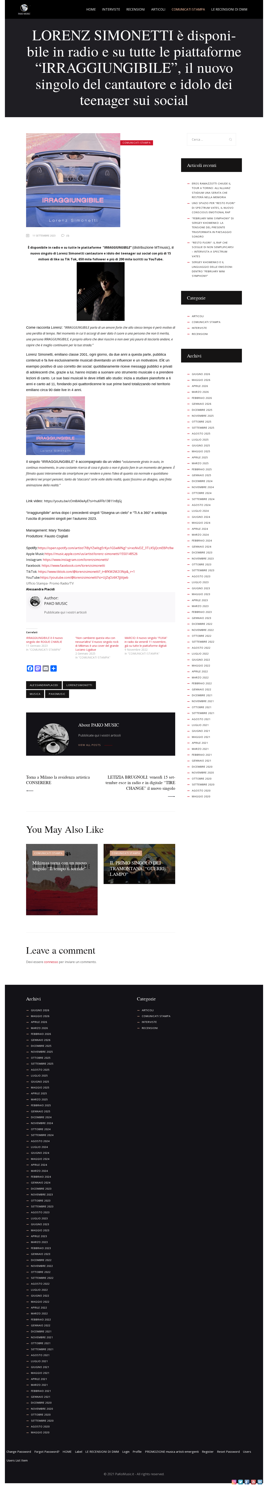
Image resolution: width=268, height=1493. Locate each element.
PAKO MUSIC (55, 603)
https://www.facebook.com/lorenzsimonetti (73, 565)
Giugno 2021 (201, 731)
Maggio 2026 (201, 380)
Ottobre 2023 (201, 564)
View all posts (89, 745)
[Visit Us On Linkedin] (260, 1482)
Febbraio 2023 (202, 612)
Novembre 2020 (203, 772)
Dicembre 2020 (202, 766)
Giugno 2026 (201, 374)
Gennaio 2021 (201, 760)
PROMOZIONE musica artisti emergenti (172, 1451)
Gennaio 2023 (201, 618)
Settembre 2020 (203, 784)
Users (247, 1451)
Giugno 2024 (201, 517)
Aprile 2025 (200, 457)
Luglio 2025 (200, 439)
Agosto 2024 (201, 505)
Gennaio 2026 (201, 404)
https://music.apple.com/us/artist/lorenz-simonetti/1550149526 (91, 554)
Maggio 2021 (201, 737)
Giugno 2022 (201, 659)
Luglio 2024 (200, 511)
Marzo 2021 (200, 749)
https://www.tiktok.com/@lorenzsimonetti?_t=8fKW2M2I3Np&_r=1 (86, 571)
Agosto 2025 (201, 433)
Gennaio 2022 (201, 689)
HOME (67, 1451)
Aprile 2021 (200, 743)
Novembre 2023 (203, 558)
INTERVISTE (199, 328)
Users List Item (17, 1460)
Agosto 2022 (201, 647)
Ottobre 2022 (201, 636)
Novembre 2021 (203, 701)
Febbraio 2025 (202, 469)
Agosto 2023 (201, 576)
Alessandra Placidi (40, 589)
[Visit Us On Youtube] (253, 1482)
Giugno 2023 (201, 588)
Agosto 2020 (201, 790)
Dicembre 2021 (202, 695)
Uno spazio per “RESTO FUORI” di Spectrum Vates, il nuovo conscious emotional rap (213, 207)
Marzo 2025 (200, 463)
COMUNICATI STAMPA (137, 142)
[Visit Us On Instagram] (234, 1482)
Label (78, 1451)
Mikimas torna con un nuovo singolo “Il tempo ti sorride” (59, 865)
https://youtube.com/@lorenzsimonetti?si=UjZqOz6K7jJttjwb (84, 577)
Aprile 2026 (200, 386)
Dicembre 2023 (202, 552)
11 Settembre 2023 (44, 235)
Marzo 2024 (200, 534)
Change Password (18, 1451)
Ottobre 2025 (201, 421)
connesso (51, 962)
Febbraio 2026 (202, 398)
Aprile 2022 (200, 671)
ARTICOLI (198, 316)
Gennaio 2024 (201, 546)
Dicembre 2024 (202, 481)
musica (35, 694)
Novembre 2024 (203, 487)
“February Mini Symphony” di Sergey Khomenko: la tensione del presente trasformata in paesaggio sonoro (213, 227)
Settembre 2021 (203, 713)
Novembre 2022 (203, 630)
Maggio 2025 (201, 451)
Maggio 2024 (201, 522)
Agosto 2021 (201, 719)
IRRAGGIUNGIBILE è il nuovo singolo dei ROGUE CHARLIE (44, 640)
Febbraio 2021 (202, 754)
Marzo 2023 (200, 606)
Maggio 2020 (201, 796)
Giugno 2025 (201, 445)
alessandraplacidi (44, 685)
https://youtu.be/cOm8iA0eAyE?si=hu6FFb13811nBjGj (83, 501)
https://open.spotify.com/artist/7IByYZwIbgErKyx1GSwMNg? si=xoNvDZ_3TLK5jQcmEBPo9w (105, 548)
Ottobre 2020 (201, 778)
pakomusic (57, 694)
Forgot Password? (46, 1451)
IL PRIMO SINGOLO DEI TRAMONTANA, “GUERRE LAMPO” (138, 868)
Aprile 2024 (200, 529)
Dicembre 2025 (202, 410)
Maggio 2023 (201, 594)
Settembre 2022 (203, 641)
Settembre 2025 (203, 427)
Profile (137, 1451)
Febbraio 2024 (202, 540)
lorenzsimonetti (79, 685)
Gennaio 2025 (201, 475)
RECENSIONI (200, 334)
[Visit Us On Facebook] (247, 1482)
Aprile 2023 (200, 600)
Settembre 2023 (203, 570)
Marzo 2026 (200, 392)
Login (125, 1451)
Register (208, 1451)
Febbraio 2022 (202, 683)
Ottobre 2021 (201, 707)
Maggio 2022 (201, 665)
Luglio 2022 (200, 653)
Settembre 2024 (203, 499)
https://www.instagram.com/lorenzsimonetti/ (76, 560)
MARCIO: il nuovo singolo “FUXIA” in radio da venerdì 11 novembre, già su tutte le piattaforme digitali (146, 642)
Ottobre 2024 (201, 493)
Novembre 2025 (203, 415)
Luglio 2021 (200, 725)
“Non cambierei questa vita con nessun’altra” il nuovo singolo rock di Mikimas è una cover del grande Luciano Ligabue (97, 643)
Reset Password (228, 1451)
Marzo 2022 (200, 677)
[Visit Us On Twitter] (240, 1482)
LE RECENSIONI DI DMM (102, 1451)
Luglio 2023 (200, 582)
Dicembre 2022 (202, 624)
